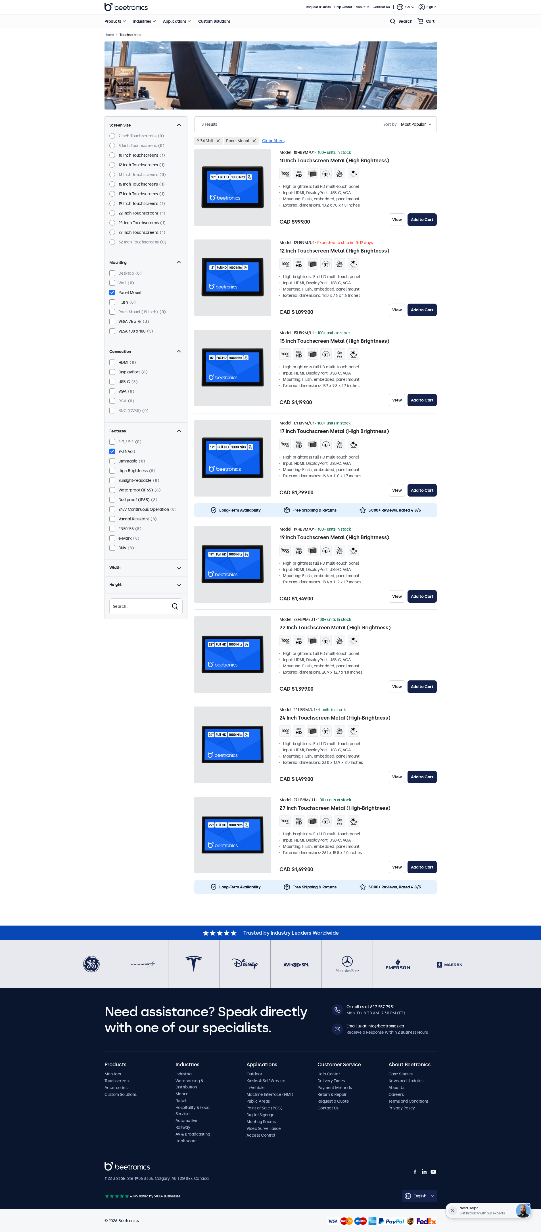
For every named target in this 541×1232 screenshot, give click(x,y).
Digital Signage (261, 1115)
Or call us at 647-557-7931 (370, 1007)
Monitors (113, 1074)
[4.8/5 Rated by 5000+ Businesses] (117, 1196)
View (397, 220)
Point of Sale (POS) (265, 1108)
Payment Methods (335, 1088)
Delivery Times (331, 1081)
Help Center (343, 7)
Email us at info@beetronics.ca (375, 1026)
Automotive (186, 1120)
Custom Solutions (214, 21)
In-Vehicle (256, 1088)
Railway (183, 1127)
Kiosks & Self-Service (266, 1081)
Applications (174, 21)
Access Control (261, 1135)
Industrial (184, 1074)
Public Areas (258, 1101)
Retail (181, 1101)
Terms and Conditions (408, 1101)
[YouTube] (433, 1171)
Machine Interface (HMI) (270, 1094)
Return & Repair (332, 1094)
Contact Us (381, 7)
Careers (396, 1094)
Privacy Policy (401, 1108)
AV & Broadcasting (193, 1134)
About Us (362, 7)
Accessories (116, 1088)
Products (113, 21)
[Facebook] (415, 1171)
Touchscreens (117, 1081)
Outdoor (254, 1074)
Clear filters (273, 141)
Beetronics (126, 7)
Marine (182, 1094)
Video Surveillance (264, 1128)
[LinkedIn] (424, 1171)
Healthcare (186, 1141)
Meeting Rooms (261, 1122)
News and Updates (405, 1081)
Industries (142, 21)
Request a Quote (318, 7)
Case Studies (400, 1074)
